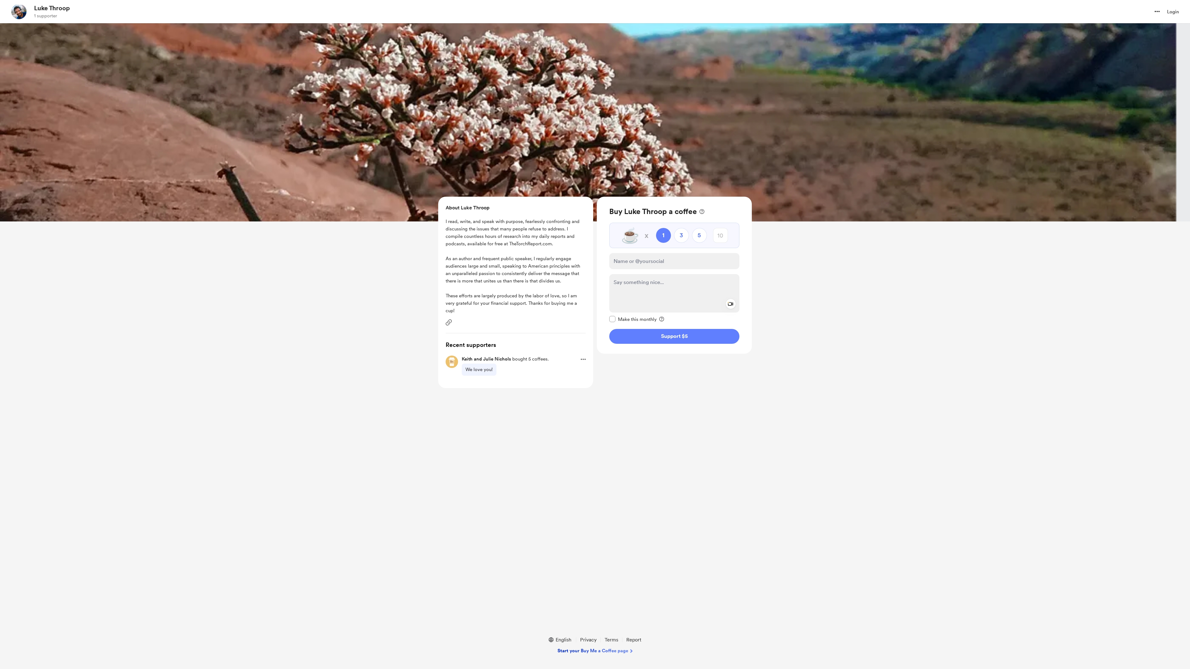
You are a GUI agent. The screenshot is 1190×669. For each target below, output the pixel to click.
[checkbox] (633, 319)
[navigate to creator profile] (19, 11)
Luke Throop (52, 8)
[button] (1157, 11)
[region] (674, 275)
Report (633, 640)
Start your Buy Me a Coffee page (593, 651)
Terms (611, 640)
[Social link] (449, 322)
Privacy (588, 640)
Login (1173, 12)
